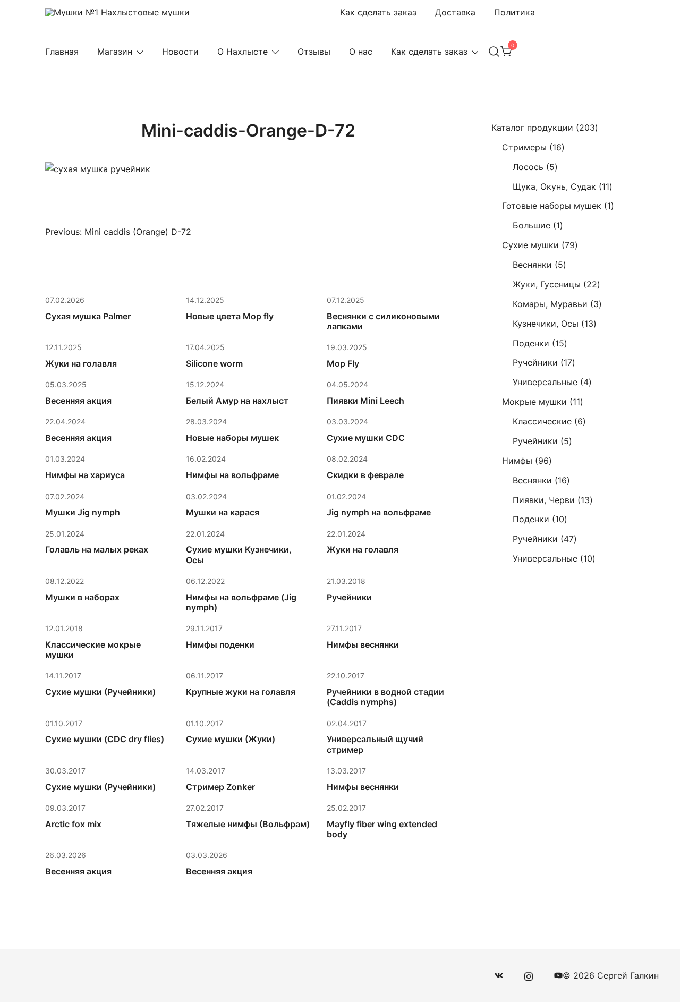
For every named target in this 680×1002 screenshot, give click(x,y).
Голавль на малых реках (96, 549)
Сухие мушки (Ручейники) (100, 691)
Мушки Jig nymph (82, 512)
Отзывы (314, 51)
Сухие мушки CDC (366, 437)
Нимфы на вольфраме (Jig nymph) (241, 602)
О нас (360, 51)
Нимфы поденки (220, 644)
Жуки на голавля (81, 363)
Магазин (114, 51)
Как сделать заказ (378, 12)
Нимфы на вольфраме (232, 475)
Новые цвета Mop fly (230, 316)
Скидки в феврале (365, 475)
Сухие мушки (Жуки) (230, 739)
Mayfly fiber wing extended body (382, 829)
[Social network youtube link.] (558, 975)
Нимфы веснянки (363, 644)
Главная (62, 51)
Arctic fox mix (73, 824)
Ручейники (349, 597)
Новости (180, 51)
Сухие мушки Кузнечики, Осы (239, 554)
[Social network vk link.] (499, 975)
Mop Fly (343, 363)
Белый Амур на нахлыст (237, 400)
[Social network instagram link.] (528, 975)
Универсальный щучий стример (375, 744)
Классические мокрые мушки (93, 649)
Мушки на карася (222, 512)
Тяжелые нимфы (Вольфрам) (248, 824)
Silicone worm (214, 363)
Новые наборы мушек (232, 437)
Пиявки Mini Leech (365, 400)
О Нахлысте (242, 51)
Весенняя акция (78, 400)
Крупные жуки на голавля (240, 691)
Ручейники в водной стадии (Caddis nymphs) (385, 696)
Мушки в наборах (82, 597)
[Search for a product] (494, 51)
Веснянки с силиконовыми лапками (383, 321)
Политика (514, 12)
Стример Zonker (220, 787)
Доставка (455, 12)
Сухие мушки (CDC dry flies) (104, 739)
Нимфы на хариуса (85, 475)
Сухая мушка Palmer (88, 316)
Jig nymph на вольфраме (379, 512)
